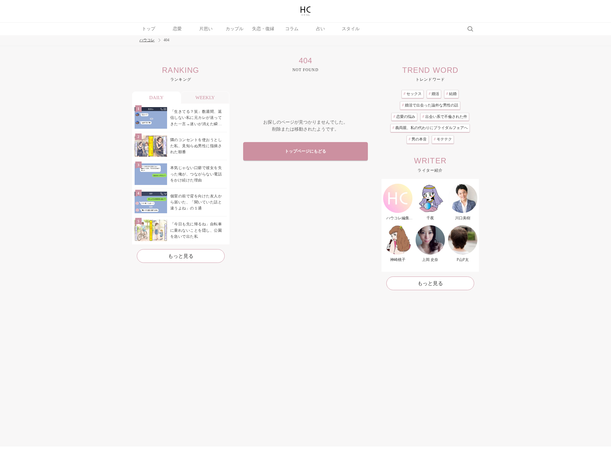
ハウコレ (147, 40)
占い (320, 28)
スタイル (351, 28)
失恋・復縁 (263, 28)
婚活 (434, 94)
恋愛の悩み (404, 116)
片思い (206, 28)
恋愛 (177, 28)
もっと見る (180, 256)
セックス (413, 94)
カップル (234, 28)
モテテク (443, 139)
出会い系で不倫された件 (444, 116)
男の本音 (418, 139)
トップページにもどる (305, 151)
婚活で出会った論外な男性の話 (430, 105)
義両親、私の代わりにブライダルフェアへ (430, 128)
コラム (291, 28)
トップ (148, 28)
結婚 (451, 94)
